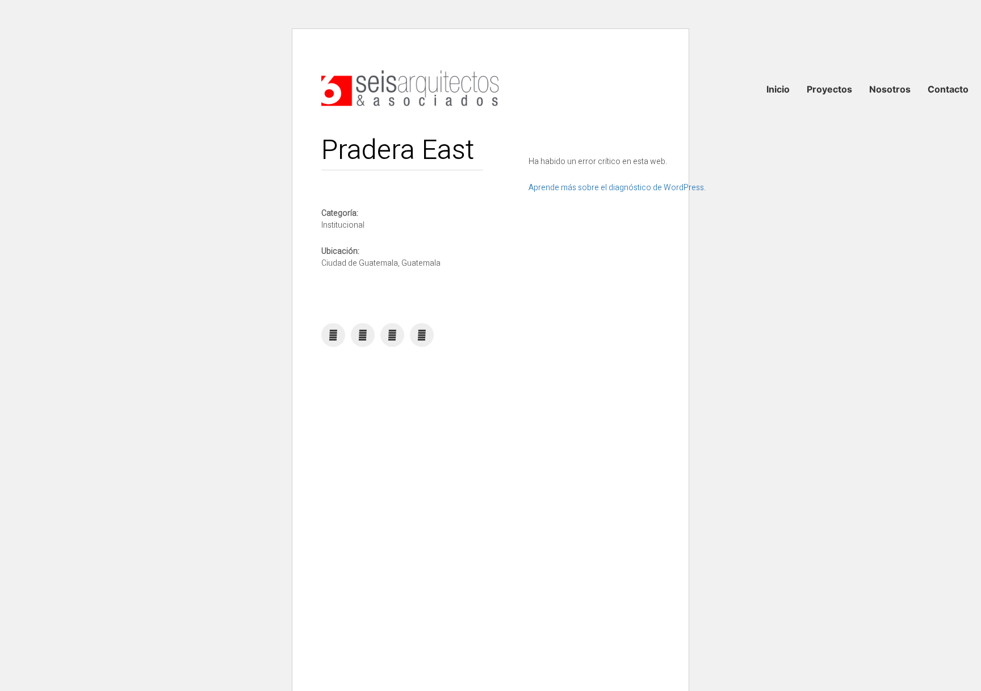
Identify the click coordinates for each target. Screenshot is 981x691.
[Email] (422, 335)
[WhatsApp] (363, 335)
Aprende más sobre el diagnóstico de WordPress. (617, 188)
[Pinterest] (392, 335)
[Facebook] (333, 335)
